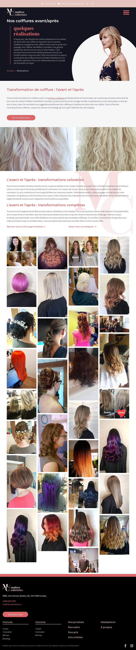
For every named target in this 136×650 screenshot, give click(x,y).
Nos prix (73, 632)
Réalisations (108, 622)
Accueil (10, 70)
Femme (7, 622)
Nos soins (74, 627)
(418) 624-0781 (9, 601)
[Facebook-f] (125, 645)
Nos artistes (75, 637)
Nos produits (76, 622)
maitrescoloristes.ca (12, 604)
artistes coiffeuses (56, 98)
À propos (106, 627)
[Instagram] (131, 645)
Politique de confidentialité (68, 646)
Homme (40, 622)
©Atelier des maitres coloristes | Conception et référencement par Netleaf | (30, 646)
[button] (126, 12)
